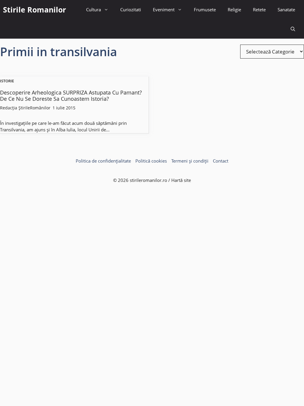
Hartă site (181, 180)
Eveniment (164, 9)
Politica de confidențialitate (103, 161)
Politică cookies (151, 161)
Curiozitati (130, 9)
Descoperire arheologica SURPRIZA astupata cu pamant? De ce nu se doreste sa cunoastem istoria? (71, 96)
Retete (259, 9)
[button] (293, 29)
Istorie (7, 81)
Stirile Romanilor (34, 9)
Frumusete (205, 9)
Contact (220, 161)
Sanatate (286, 9)
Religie (234, 9)
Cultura (93, 9)
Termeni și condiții (189, 161)
